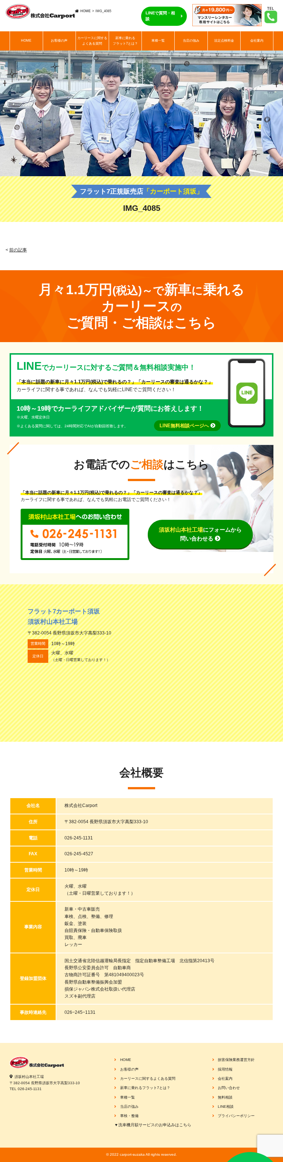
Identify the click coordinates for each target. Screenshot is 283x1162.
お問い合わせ (229, 1088)
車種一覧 (158, 40)
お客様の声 (59, 40)
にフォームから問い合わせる (200, 534)
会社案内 (256, 40)
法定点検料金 (224, 40)
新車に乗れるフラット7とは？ (125, 40)
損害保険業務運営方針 (236, 1060)
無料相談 (225, 1097)
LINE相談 (226, 1106)
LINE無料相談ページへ (185, 425)
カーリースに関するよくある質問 (92, 40)
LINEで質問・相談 (160, 16)
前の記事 (18, 250)
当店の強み (191, 40)
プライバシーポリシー (236, 1116)
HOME (85, 11)
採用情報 (225, 1069)
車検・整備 (129, 1116)
